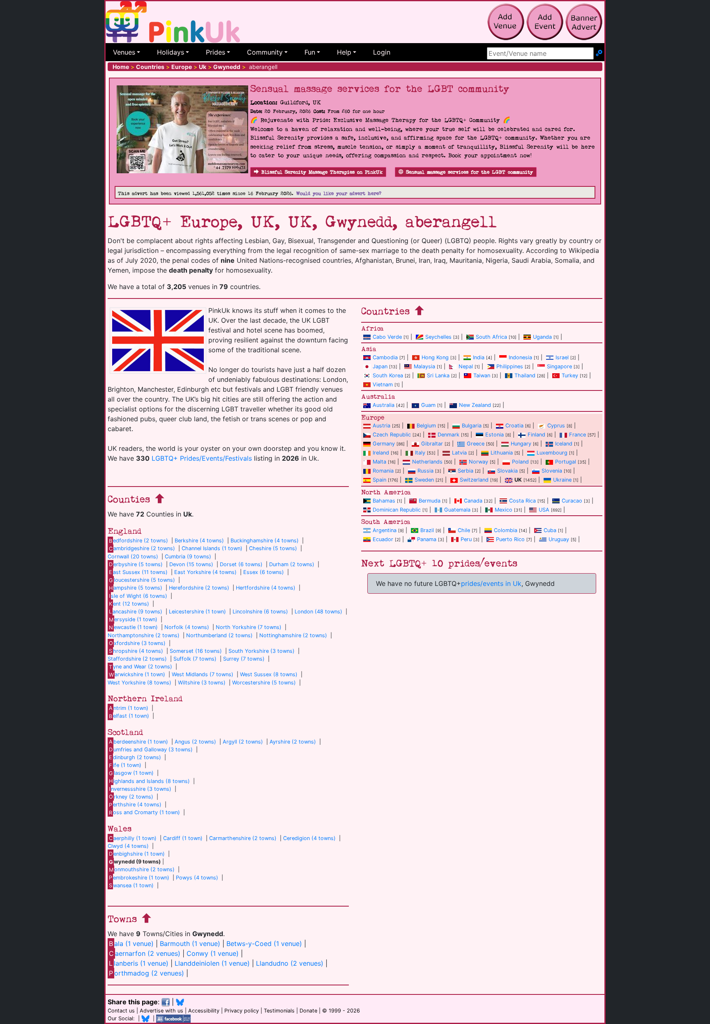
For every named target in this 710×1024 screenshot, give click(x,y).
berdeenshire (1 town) (138, 742)
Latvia (459, 453)
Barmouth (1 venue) (190, 943)
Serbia (465, 471)
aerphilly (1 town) (133, 838)
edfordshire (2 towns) (138, 540)
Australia (383, 405)
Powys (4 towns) (197, 878)
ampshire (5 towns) (135, 588)
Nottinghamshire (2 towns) (293, 635)
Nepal (466, 366)
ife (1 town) (125, 765)
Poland (520, 462)
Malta (379, 462)
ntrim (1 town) (128, 708)
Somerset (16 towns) (196, 651)
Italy (420, 453)
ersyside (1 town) (133, 619)
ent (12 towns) (129, 604)
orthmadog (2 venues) (146, 973)
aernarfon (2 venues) (144, 953)
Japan (380, 366)
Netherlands (427, 462)
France (577, 435)
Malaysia (424, 366)
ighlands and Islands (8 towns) (149, 781)
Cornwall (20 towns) (133, 556)
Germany (384, 444)
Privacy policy (241, 1011)
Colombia (505, 530)
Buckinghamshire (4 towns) (265, 540)
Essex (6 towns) (263, 572)
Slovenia (552, 471)
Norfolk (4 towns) (186, 627)
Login (381, 52)
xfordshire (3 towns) (137, 643)
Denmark (448, 435)
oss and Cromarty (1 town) (144, 812)
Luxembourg (552, 453)
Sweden (424, 480)
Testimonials (279, 1011)
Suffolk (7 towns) (195, 659)
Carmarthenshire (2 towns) (243, 838)
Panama (426, 539)
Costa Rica (522, 501)
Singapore (559, 366)
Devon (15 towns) (191, 564)
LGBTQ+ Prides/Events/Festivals (202, 458)
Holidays (170, 52)
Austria (381, 425)
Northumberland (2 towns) (219, 635)
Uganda (542, 337)
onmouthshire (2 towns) (142, 869)
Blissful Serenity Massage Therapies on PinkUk (322, 172)
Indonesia (520, 357)
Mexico (503, 510)
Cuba (550, 530)
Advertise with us (161, 1011)
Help (344, 52)
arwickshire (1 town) (137, 674)
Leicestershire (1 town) (197, 611)
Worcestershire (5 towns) (264, 683)
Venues (124, 52)
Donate (308, 1011)
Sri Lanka (438, 375)
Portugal (565, 462)
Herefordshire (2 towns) (199, 588)
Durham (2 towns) (291, 564)
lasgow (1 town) (131, 773)
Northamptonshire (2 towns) (144, 635)
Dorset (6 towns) (241, 564)
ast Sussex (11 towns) (138, 572)
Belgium (426, 425)
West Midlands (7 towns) (202, 674)
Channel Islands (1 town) (212, 548)
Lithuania (502, 453)
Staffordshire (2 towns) (137, 659)
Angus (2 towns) (195, 742)
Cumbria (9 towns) (188, 556)
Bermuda (429, 501)
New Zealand (475, 405)
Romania (383, 471)
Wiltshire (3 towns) (202, 683)
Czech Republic (392, 435)
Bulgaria (472, 425)
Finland (536, 435)
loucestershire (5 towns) (142, 580)
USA (544, 510)
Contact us (121, 1011)
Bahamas (384, 501)
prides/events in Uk (491, 583)
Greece (475, 444)
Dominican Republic (397, 510)
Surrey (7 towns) (244, 659)
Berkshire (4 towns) (199, 540)
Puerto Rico (510, 539)
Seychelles (438, 337)
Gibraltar (432, 444)
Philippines (509, 366)
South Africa (491, 337)
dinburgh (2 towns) (135, 757)
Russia (425, 471)
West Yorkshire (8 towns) (139, 683)
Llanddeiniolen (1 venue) (212, 963)
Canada (473, 501)
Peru (466, 539)
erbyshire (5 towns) (136, 564)
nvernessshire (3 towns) (140, 789)
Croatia (514, 425)
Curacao (572, 501)
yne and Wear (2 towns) (140, 667)
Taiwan (481, 375)
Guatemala (457, 510)
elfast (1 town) (129, 716)
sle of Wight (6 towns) (138, 596)
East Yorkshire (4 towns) (205, 572)
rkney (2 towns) (131, 797)
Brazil (427, 530)
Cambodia (385, 357)
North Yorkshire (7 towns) (248, 627)
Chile (464, 530)
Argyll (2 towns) (243, 742)
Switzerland (474, 480)
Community (265, 52)
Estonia (494, 435)
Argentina (384, 530)
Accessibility (203, 1011)
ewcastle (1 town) (133, 627)
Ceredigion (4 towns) (309, 838)
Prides (215, 52)
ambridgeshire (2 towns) (142, 548)
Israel (562, 357)
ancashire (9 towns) (135, 611)
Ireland (381, 453)
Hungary (521, 444)
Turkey (570, 375)
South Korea (388, 375)
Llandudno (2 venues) (289, 963)
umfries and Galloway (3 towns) (151, 749)
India (478, 357)
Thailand (524, 375)
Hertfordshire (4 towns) (265, 588)
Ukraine (562, 480)
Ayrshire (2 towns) (293, 742)
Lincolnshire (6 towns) (260, 611)
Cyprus (556, 425)
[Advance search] (599, 53)
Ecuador (383, 539)
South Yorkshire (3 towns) (261, 651)
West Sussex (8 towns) (268, 674)
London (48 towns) (318, 611)
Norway (478, 462)
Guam (428, 405)
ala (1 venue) (131, 943)
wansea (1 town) (131, 885)
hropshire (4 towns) (136, 651)
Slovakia (507, 471)
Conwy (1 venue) (213, 953)
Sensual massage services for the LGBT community (469, 172)
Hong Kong (435, 357)
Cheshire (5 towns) (273, 548)
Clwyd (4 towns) (128, 846)
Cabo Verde (387, 337)
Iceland (563, 444)
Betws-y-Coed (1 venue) (264, 943)
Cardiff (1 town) (183, 838)
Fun (309, 52)
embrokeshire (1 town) (139, 878)
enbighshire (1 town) (137, 854)
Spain (379, 480)
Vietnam (383, 384)
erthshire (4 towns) (135, 804)
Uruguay (559, 539)
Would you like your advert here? (338, 193)
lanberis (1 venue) (138, 963)
